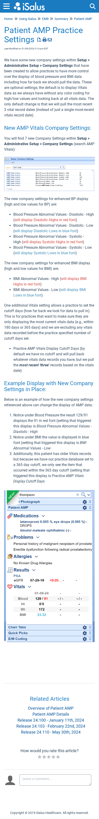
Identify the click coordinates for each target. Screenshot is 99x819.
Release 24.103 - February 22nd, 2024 (50, 726)
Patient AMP (83, 19)
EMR (45, 19)
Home (8, 19)
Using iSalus (27, 19)
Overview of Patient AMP (50, 708)
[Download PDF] (39, 39)
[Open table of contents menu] (8, 5)
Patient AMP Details (50, 714)
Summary (61, 19)
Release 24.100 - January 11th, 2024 (50, 720)
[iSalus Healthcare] (29, 4)
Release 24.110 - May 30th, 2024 (51, 732)
